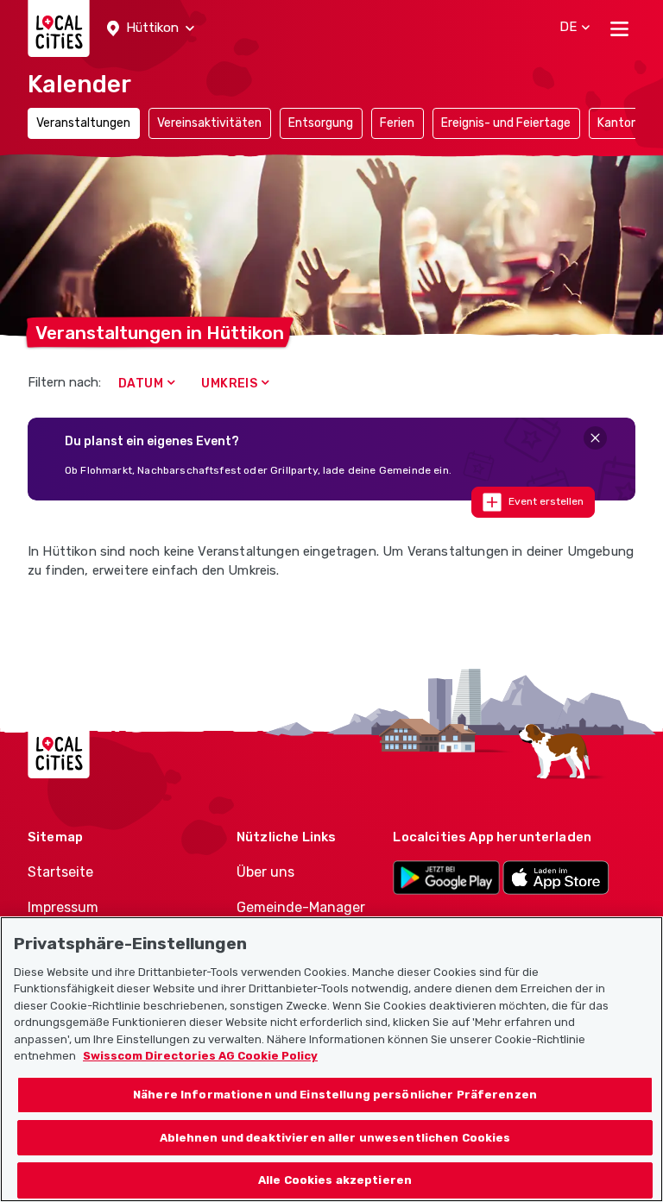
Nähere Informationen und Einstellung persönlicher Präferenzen (335, 1094)
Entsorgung (320, 123)
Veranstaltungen (83, 123)
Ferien (397, 123)
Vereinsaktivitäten (209, 123)
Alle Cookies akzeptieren (335, 1180)
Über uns (265, 872)
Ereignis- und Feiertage (506, 123)
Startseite (60, 872)
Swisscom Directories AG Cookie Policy (200, 1055)
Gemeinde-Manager (301, 907)
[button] (150, 28)
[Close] (595, 438)
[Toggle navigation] (619, 28)
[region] (331, 1059)
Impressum (63, 907)
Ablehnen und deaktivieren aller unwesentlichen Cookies (335, 1137)
